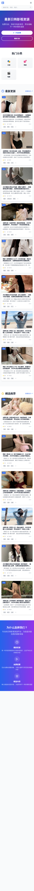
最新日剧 (17, 38)
